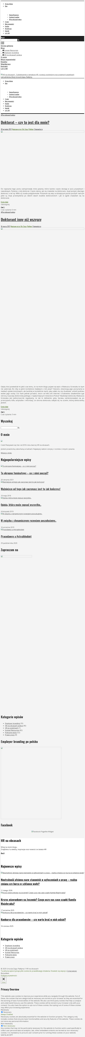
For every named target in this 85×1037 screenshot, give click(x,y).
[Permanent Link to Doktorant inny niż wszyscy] (42, 229)
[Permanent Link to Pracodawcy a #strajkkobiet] (12, 529)
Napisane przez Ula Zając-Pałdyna (22, 129)
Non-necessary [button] (7, 1023)
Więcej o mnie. (6, 453)
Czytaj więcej (72, 971)
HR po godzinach (11, 728)
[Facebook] (1, 38)
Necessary (7, 1012)
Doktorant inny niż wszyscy (21, 219)
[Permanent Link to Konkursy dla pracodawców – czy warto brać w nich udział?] (24, 912)
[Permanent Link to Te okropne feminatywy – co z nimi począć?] (18, 466)
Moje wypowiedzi (9, 24)
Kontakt (7, 31)
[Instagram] (4, 38)
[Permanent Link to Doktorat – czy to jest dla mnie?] (42, 132)
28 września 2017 (6, 129)
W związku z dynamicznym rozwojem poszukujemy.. (28, 520)
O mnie (7, 22)
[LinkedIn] (2, 38)
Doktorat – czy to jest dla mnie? (25, 122)
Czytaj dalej (4, 202)
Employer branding (14, 17)
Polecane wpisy (11, 732)
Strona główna (9, 4)
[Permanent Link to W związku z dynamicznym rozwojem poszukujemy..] (21, 514)
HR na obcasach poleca (15, 19)
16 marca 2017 (5, 226)
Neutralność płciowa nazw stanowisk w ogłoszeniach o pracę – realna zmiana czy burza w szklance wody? (39, 882)
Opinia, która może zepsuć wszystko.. (21, 505)
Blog (6, 6)
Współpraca (8, 28)
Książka (7, 26)
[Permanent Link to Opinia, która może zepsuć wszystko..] (16, 498)
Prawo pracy (10, 735)
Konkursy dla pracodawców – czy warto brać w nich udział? (33, 919)
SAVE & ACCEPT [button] (7, 1035)
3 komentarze (38, 129)
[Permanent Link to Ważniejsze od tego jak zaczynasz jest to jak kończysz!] (22, 482)
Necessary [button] (5, 1010)
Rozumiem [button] (5, 973)
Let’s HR (7, 33)
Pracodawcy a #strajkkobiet (16, 536)
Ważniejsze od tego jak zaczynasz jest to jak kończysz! (30, 489)
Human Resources (14, 15)
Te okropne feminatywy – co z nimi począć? (24, 473)
